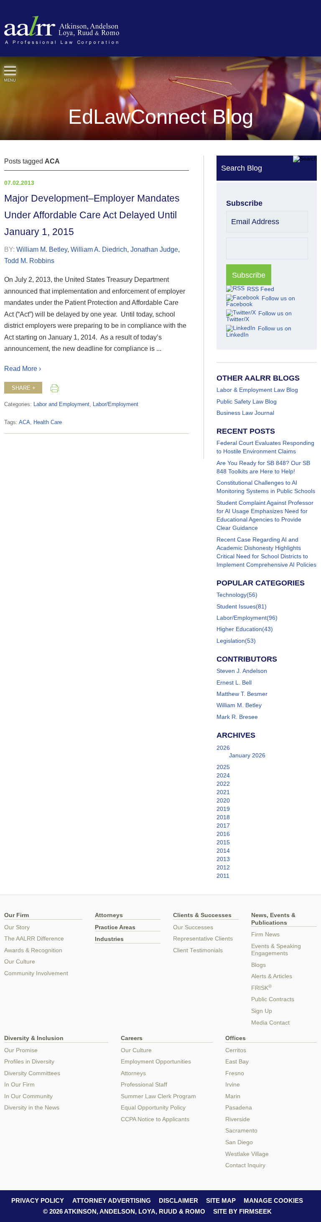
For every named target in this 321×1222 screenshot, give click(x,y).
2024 (223, 775)
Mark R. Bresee (237, 716)
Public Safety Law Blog (247, 401)
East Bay (237, 1061)
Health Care (47, 422)
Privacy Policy (37, 1200)
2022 (223, 783)
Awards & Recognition (33, 950)
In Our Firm (19, 1084)
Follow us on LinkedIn (258, 331)
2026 (223, 747)
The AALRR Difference (34, 939)
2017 (223, 825)
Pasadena (238, 1107)
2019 (223, 808)
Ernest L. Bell (234, 682)
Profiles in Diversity (29, 1061)
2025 (223, 767)
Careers (132, 1038)
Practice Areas (115, 927)
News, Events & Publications (273, 919)
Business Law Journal (245, 412)
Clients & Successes (202, 915)
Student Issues (236, 606)
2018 (223, 817)
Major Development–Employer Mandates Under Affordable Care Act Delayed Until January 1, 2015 (92, 215)
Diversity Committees (32, 1073)
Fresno (234, 1073)
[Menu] (10, 70)
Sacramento (241, 1130)
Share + (24, 388)
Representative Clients (203, 939)
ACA (24, 422)
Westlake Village (247, 1154)
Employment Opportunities (156, 1061)
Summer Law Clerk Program (158, 1096)
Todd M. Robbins (29, 260)
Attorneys (109, 915)
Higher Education (239, 629)
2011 (223, 875)
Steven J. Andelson (242, 670)
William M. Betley (41, 249)
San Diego (239, 1142)
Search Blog (241, 168)
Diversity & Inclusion (34, 1038)
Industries (109, 939)
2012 (223, 867)
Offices (235, 1038)
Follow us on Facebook (260, 301)
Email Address (255, 221)
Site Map (221, 1200)
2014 (223, 850)
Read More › (22, 368)
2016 (223, 834)
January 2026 (247, 755)
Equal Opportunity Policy (153, 1107)
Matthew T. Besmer (242, 693)
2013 (223, 859)
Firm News (265, 934)
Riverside (237, 1119)
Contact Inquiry (245, 1165)
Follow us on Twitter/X (259, 316)
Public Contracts (272, 999)
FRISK (261, 988)
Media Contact (270, 1023)
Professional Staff (144, 1084)
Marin (232, 1096)
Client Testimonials (198, 950)
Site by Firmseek (242, 1211)
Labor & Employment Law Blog (257, 389)
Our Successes (193, 927)
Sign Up (261, 1011)
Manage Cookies (273, 1200)
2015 (223, 842)
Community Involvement (36, 973)
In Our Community (28, 1096)
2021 (223, 792)
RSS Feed (260, 289)
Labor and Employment (61, 404)
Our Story (17, 927)
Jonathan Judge (154, 249)
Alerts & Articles (271, 976)
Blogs (258, 965)
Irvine (232, 1084)
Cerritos (235, 1050)
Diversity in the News (31, 1107)
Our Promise (21, 1050)
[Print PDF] (54, 388)
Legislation (231, 640)
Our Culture (19, 962)
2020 (223, 800)
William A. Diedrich (99, 249)
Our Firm (16, 915)
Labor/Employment (115, 404)
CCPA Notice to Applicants (155, 1119)
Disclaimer (178, 1200)
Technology (232, 594)
